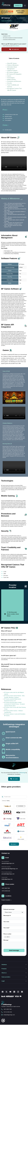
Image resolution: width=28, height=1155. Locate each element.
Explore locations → (7, 900)
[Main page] (7, 4)
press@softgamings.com (8, 874)
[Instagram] (18, 991)
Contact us (18, 5)
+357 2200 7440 (6, 888)
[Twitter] (6, 991)
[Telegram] (22, 991)
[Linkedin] (14, 991)
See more (13, 844)
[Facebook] (2, 991)
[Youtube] (10, 991)
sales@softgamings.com (8, 863)
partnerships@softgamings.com (10, 868)
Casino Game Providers (6, 20)
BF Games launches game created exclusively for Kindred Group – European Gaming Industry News (14, 704)
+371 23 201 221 (6, 890)
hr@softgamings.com (7, 879)
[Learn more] (7, 806)
